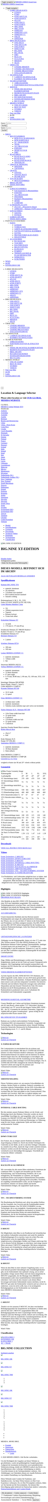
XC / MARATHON (21, 142)
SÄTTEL (17, 233)
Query (3, 123)
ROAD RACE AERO (22, 156)
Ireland (3, 451)
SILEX (16, 63)
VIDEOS (17, 111)
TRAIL (17, 144)
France (3, 441)
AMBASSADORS (21, 83)
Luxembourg (5, 465)
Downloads (9, 531)
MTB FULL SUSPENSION (24, 138)
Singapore (4, 497)
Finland (3, 439)
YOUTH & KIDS (16, 179)
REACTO (18, 57)
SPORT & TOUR (20, 150)
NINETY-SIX (19, 49)
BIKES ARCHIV (16, 183)
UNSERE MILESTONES (23, 71)
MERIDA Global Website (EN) (12, 407)
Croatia (3, 429)
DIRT (16, 55)
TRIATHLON (19, 162)
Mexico (3, 469)
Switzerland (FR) (7, 512)
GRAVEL (13, 170)
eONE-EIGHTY (20, 18)
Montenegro (5, 471)
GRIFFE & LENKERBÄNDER (26, 229)
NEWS (7, 261)
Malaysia (4, 467)
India (2, 449)
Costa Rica (5, 427)
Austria (3, 417)
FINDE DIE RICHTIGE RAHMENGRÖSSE (23, 90)
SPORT (17, 201)
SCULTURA (19, 59)
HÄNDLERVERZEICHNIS (24, 99)
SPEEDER (18, 166)
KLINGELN (19, 249)
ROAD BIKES (15, 154)
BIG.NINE (18, 51)
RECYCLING (19, 101)
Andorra (4, 411)
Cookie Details (33, 1493)
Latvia (3, 461)
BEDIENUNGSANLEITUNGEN (26, 93)
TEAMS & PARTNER (18, 81)
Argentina (4, 413)
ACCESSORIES (16, 239)
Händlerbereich (10, 1451)
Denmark (4, 433)
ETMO (16, 14)
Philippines (5, 487)
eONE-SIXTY (19, 22)
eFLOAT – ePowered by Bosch (25, 207)
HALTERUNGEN (21, 245)
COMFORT (18, 203)
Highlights (9, 535)
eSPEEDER (18, 39)
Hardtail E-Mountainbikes (23, 199)
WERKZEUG (19, 257)
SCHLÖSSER (19, 259)
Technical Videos (11, 533)
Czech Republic (6, 431)
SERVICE (13, 87)
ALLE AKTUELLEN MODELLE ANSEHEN (18, 576)
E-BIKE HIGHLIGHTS (18, 10)
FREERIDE (18, 197)
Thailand (4, 516)
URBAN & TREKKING (19, 164)
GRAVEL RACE (20, 175)
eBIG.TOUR (19, 28)
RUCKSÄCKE (19, 241)
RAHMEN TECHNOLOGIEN (25, 79)
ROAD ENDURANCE (22, 160)
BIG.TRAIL (18, 53)
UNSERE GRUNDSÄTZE (24, 69)
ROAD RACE (19, 158)
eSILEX (17, 37)
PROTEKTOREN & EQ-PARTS (26, 235)
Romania (4, 493)
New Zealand (5, 481)
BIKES (8, 134)
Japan (3, 457)
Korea (3, 459)
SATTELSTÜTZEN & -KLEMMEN (27, 231)
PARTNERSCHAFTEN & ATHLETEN (28, 85)
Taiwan (3, 514)
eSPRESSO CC (20, 35)
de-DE (7, 372)
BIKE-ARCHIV (20, 95)
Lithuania (4, 463)
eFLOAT (17, 20)
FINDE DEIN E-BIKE (18, 219)
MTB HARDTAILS (21, 140)
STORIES (18, 109)
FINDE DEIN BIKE (17, 185)
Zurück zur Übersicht (8, 1040)
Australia (4, 415)
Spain (3, 505)
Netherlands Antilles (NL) (10, 477)
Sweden (4, 507)
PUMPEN (18, 251)
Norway (4, 485)
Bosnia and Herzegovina (9, 421)
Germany (4, 443)
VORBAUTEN (20, 227)
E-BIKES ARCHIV (17, 217)
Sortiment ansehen (7, 1353)
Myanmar (4, 473)
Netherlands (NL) (7, 475)
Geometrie (9, 529)
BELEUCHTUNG (21, 247)
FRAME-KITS (19, 177)
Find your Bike (15, 113)
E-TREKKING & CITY (18, 205)
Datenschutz (9, 1449)
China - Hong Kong (8, 425)
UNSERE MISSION (21, 67)
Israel (3, 453)
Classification (10, 540)
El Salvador (5, 435)
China (3, 423)
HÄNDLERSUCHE (17, 119)
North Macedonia (7, 483)
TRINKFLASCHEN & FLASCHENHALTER (22, 254)
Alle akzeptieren (7, 1493)
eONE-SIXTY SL (20, 16)
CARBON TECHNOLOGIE (24, 77)
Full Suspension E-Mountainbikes (26, 191)
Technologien (10, 537)
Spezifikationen (10, 527)
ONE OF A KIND (20, 105)
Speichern (36, 1500)
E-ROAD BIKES (16, 211)
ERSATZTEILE (20, 237)
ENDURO (18, 148)
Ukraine (4, 518)
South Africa (5, 503)
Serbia (3, 495)
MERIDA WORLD (17, 103)
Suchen (4, 125)
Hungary (4, 445)
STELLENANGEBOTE (23, 73)
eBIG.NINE (18, 26)
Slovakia (4, 499)
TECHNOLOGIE (16, 75)
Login (12, 117)
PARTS (12, 223)
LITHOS (17, 12)
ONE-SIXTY (19, 43)
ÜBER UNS (14, 65)
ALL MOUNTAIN (21, 146)
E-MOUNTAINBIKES (18, 189)
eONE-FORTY (19, 24)
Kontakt (8, 1445)
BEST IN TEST (20, 107)
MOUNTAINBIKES (17, 136)
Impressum (9, 1447)
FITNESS (17, 215)
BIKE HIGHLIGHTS (18, 41)
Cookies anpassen (20, 1493)
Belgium (4, 419)
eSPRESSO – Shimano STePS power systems (30, 209)
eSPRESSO (18, 30)
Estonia (3, 437)
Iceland (3, 447)
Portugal (4, 491)
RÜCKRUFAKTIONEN (23, 97)
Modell (7, 525)
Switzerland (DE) (7, 509)
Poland (3, 489)
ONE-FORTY (19, 47)
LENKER (18, 225)
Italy (2, 455)
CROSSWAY (19, 168)
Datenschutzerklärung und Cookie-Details (15, 1489)
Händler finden (6, 559)
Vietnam (4, 522)
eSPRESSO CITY (20, 32)
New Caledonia (6, 479)
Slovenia (4, 501)
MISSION (18, 61)
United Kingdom (7, 520)
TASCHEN (18, 243)
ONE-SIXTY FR (20, 45)
